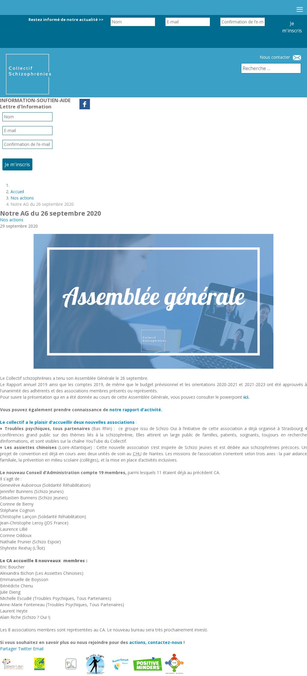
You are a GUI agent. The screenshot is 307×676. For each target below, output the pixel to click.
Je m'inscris (292, 27)
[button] (295, 664)
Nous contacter (275, 57)
